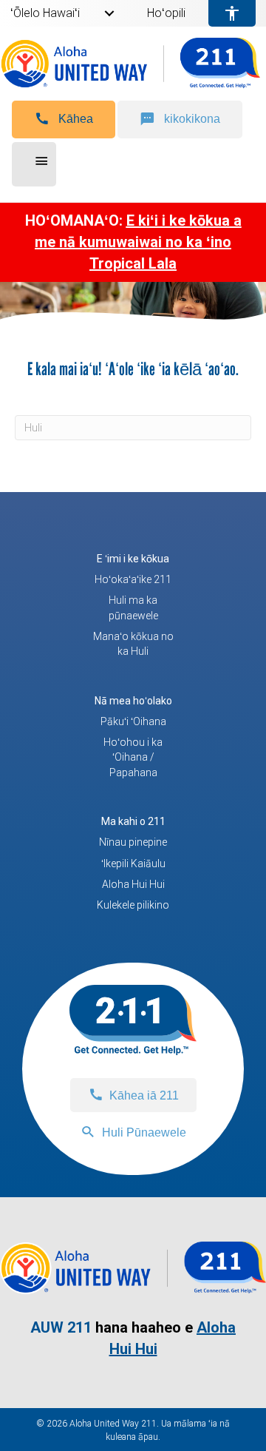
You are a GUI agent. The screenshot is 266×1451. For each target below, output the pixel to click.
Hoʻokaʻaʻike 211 (133, 579)
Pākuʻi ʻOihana (133, 721)
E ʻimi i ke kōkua (133, 559)
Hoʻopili (166, 13)
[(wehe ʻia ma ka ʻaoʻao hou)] (133, 1290)
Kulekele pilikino (133, 905)
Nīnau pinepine (133, 842)
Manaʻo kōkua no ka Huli (133, 643)
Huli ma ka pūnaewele (133, 607)
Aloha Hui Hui (133, 884)
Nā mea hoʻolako (133, 701)
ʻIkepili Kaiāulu (133, 863)
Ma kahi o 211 (133, 821)
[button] (63, 119)
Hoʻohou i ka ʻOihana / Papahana (133, 757)
